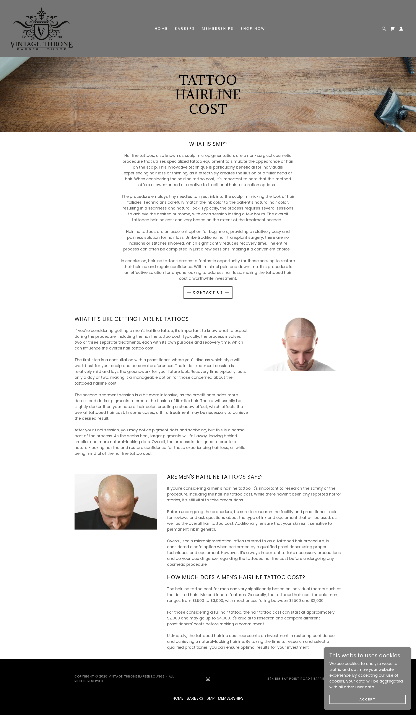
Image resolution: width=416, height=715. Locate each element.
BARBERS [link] (185, 28)
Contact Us (208, 292)
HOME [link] (161, 28)
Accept (367, 699)
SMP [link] (210, 698)
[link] (41, 28)
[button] (392, 28)
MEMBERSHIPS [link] (218, 28)
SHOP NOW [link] (252, 28)
